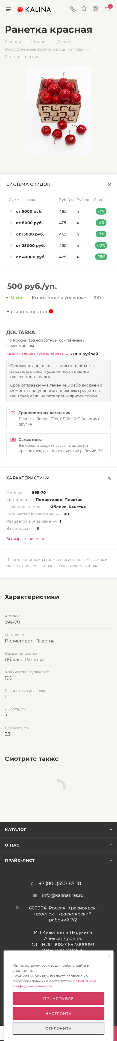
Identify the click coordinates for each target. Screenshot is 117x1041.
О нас (12, 845)
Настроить (58, 1013)
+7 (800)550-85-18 (60, 883)
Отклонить (58, 1028)
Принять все (58, 998)
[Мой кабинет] (95, 9)
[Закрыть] (109, 955)
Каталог (16, 829)
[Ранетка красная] (59, 111)
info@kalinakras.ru (63, 895)
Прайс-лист (20, 860)
